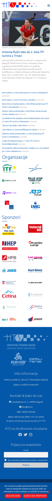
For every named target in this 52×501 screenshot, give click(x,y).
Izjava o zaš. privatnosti (35, 496)
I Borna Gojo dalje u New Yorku (14, 125)
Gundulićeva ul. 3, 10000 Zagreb (27, 401)
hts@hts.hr (27, 406)
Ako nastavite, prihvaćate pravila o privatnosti (27, 460)
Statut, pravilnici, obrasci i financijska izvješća (26, 379)
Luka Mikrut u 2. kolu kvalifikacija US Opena (19, 129)
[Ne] (48, 491)
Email (26, 450)
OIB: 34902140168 (26, 411)
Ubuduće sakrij (13, 496)
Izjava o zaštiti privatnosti (26, 384)
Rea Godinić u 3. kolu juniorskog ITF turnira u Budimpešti (25, 92)
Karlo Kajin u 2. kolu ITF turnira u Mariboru (19, 100)
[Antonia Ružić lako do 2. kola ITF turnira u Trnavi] (26, 28)
